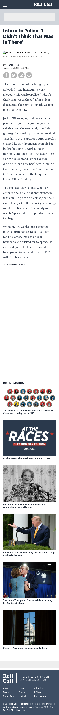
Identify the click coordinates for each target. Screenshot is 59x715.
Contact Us (23, 688)
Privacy (22, 692)
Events (6, 692)
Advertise (38, 688)
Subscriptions (40, 696)
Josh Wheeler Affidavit (14, 264)
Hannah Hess (12, 65)
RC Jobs (37, 692)
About (5, 688)
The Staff (23, 696)
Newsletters (8, 696)
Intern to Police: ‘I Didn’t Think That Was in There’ (28, 36)
